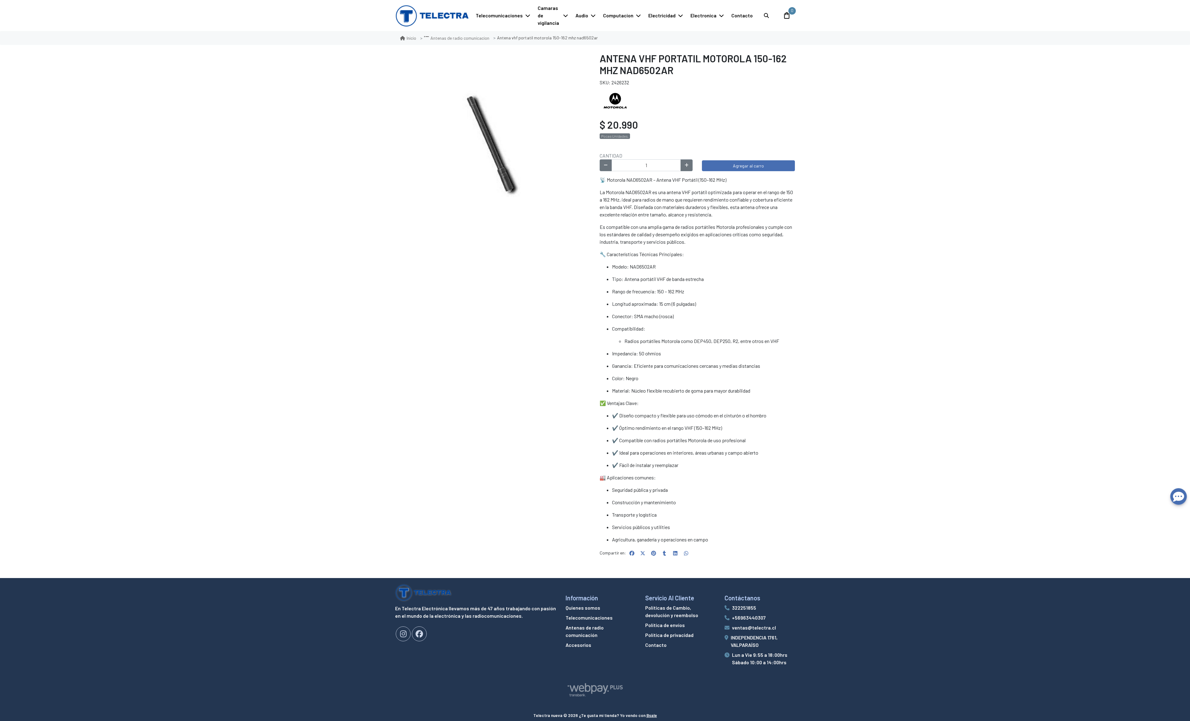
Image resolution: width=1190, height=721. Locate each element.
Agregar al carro (748, 165)
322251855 (744, 608)
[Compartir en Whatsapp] (686, 553)
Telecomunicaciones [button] (499, 15)
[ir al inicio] (423, 592)
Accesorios (578, 645)
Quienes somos (583, 608)
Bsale (651, 715)
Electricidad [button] (662, 15)
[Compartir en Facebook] (632, 553)
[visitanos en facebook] (419, 633)
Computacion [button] (618, 15)
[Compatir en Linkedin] (675, 553)
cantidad (611, 155)
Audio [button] (581, 15)
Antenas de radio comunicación (585, 631)
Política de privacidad (669, 635)
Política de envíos (665, 625)
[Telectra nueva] (432, 15)
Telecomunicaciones (589, 618)
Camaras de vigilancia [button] (548, 15)
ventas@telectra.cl (754, 627)
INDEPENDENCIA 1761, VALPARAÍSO (754, 641)
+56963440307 (749, 618)
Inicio (411, 38)
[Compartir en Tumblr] (664, 553)
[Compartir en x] (643, 553)
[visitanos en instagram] (403, 633)
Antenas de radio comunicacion (459, 38)
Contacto (742, 15)
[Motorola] (615, 101)
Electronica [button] (703, 15)
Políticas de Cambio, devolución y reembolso (671, 611)
